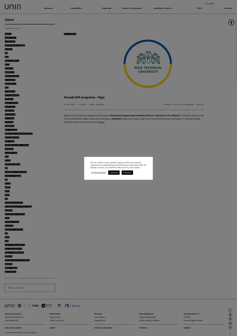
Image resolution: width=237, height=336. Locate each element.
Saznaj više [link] (114, 172)
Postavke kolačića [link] (98, 172)
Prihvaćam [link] (127, 172)
